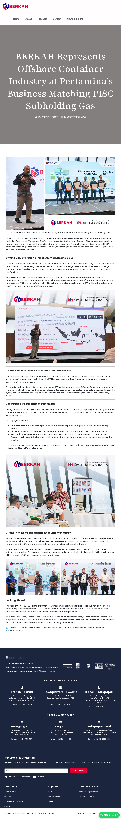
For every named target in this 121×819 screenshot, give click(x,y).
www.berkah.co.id (14, 630)
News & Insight (75, 19)
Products (42, 19)
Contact (57, 19)
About (28, 19)
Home (16, 19)
